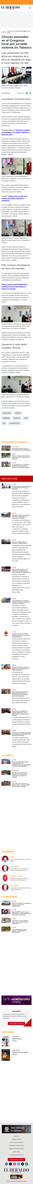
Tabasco (18, 413)
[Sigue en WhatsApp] (26, 93)
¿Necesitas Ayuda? (16, 1159)
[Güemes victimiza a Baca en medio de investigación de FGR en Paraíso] (6, 675)
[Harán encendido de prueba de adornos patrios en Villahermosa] (6, 903)
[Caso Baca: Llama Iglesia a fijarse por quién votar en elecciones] (6, 921)
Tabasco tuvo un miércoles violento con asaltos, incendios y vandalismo (14, 198)
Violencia (17, 418)
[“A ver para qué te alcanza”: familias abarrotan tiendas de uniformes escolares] (6, 613)
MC (4, 423)
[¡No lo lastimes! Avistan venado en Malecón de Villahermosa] (6, 930)
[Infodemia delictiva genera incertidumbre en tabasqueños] (6, 448)
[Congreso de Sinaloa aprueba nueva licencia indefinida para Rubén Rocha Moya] (6, 740)
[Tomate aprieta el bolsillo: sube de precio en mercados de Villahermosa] (6, 646)
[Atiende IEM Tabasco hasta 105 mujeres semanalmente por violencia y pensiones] (6, 912)
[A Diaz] (5, 858)
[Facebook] (6, 1164)
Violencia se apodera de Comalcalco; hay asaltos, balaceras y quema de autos (15, 132)
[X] (10, 1164)
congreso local (14, 423)
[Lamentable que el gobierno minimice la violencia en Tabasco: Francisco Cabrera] (6, 465)
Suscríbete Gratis (16, 1023)
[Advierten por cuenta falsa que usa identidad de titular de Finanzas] (6, 496)
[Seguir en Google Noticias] (30, 93)
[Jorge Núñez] (5, 868)
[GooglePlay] (26, 1164)
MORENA (6, 418)
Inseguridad (7, 413)
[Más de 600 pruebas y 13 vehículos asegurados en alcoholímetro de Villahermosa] (6, 580)
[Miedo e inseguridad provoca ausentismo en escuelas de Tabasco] (6, 456)
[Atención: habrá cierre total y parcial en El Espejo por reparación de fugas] (6, 524)
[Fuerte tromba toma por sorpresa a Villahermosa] (6, 551)
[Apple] (22, 1164)
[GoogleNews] (18, 1164)
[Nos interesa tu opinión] (16, 1129)
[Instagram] (14, 1164)
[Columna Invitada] (5, 878)
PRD (26, 418)
